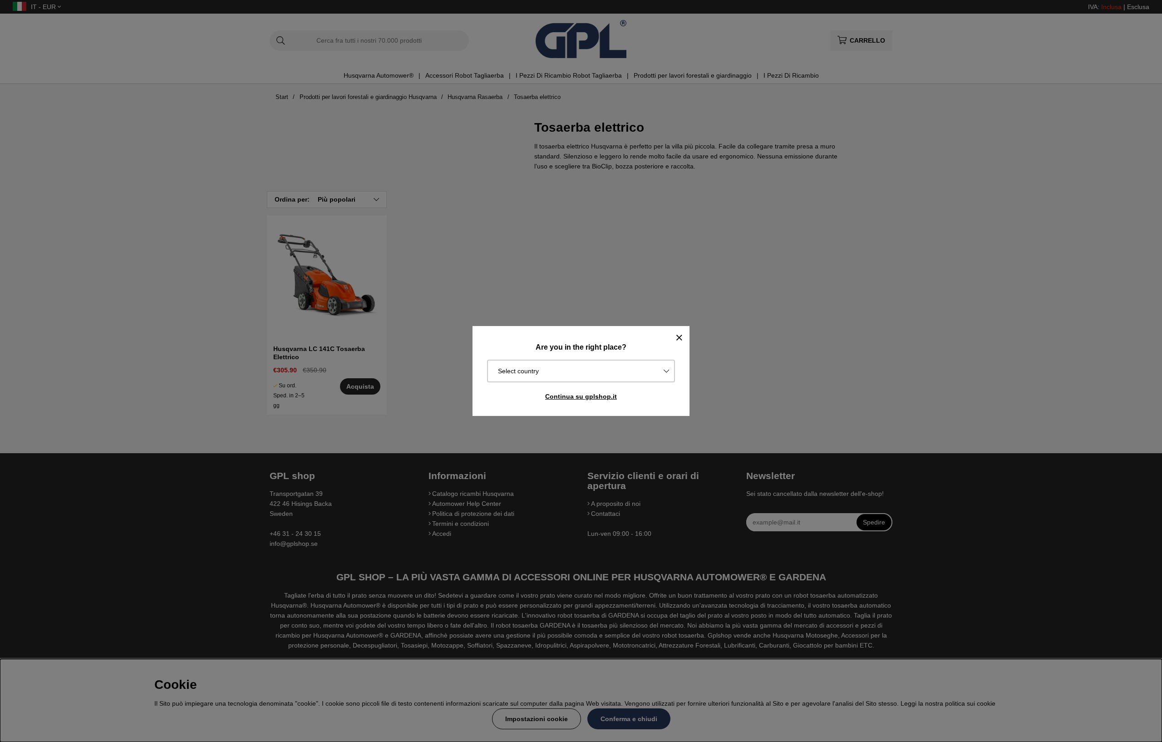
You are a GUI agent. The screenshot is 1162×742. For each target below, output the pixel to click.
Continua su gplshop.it (581, 396)
